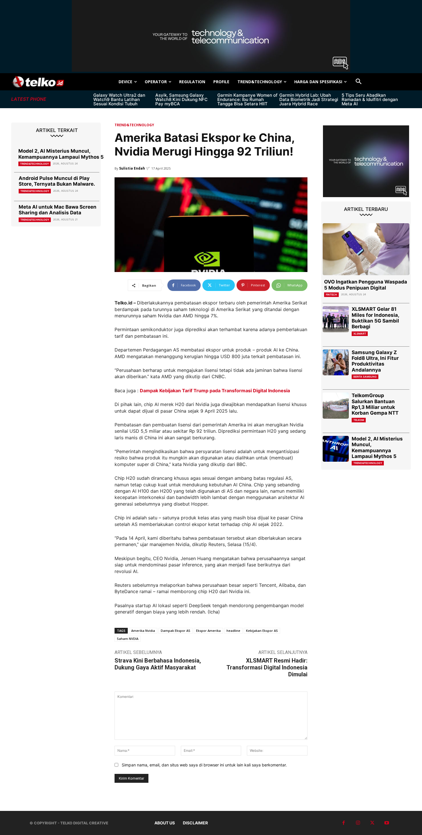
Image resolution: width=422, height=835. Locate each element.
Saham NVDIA (127, 638)
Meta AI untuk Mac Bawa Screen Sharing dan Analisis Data (57, 209)
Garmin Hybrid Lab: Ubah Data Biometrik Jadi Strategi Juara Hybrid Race (308, 99)
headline (233, 630)
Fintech (331, 294)
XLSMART (359, 333)
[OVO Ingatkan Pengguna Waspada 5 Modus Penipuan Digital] (366, 249)
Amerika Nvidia (143, 630)
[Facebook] (343, 823)
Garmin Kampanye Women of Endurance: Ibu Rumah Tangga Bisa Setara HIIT (247, 99)
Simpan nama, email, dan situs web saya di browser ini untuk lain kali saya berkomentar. (204, 764)
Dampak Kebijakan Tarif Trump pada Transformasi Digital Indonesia (215, 390)
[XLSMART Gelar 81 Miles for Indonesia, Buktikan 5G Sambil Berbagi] (336, 319)
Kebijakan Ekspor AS (262, 630)
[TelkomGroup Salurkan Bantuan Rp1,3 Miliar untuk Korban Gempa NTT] (336, 406)
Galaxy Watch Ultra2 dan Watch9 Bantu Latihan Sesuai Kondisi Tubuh (119, 99)
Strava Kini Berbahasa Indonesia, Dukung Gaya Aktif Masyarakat (158, 664)
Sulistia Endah (132, 168)
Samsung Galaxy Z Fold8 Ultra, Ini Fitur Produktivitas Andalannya (375, 361)
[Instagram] (358, 823)
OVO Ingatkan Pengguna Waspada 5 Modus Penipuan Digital (365, 284)
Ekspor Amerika (208, 630)
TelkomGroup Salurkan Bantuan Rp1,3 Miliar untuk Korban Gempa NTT (375, 404)
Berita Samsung (365, 376)
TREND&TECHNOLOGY (34, 163)
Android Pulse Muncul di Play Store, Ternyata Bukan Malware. (57, 181)
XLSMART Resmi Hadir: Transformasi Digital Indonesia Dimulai (267, 667)
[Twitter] (372, 823)
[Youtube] (386, 823)
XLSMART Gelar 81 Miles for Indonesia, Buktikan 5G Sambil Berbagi (375, 317)
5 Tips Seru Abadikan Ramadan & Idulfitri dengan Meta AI (370, 99)
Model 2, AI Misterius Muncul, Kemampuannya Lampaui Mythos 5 (61, 154)
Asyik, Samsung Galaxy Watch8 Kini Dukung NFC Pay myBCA (181, 99)
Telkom (358, 420)
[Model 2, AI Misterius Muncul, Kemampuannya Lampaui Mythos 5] (336, 449)
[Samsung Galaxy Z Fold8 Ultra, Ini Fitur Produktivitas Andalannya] (336, 362)
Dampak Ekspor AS (175, 630)
